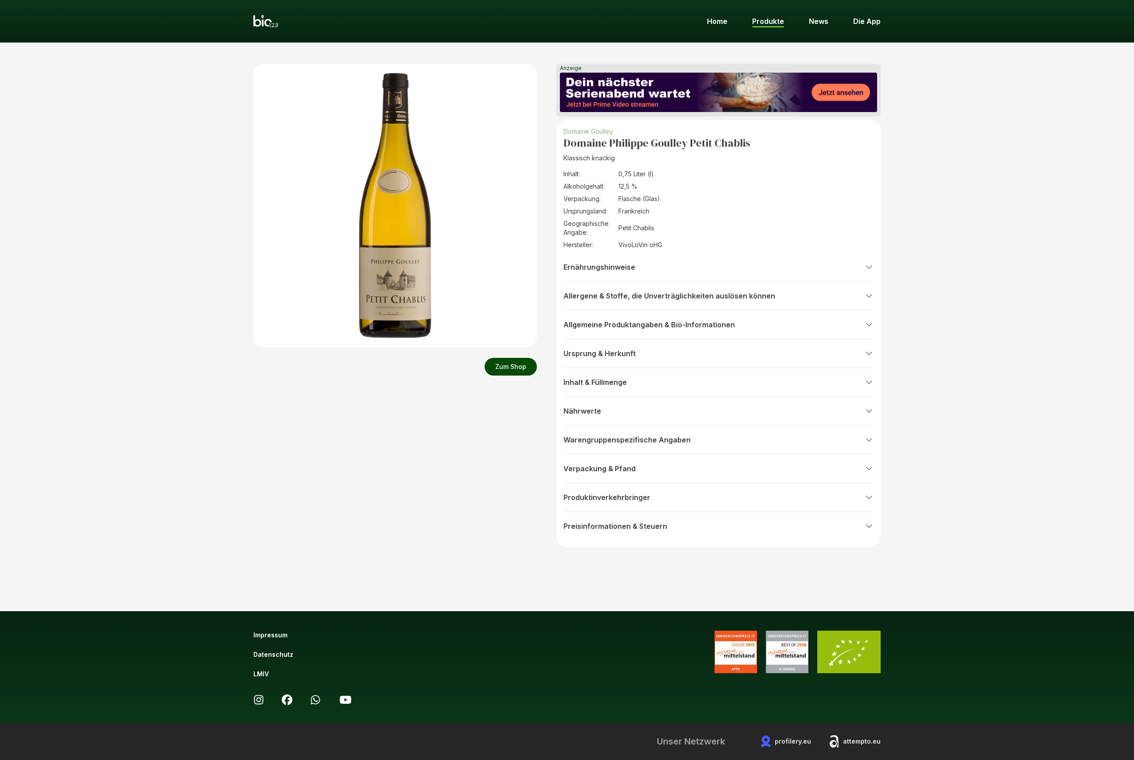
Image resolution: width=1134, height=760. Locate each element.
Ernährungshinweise (599, 267)
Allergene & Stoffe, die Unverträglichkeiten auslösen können (669, 295)
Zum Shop (510, 366)
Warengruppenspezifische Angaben (627, 439)
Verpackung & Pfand (599, 468)
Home (717, 21)
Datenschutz (273, 654)
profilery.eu (793, 741)
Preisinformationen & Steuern (615, 526)
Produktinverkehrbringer (606, 497)
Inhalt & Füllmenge (595, 382)
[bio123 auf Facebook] (287, 699)
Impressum (270, 635)
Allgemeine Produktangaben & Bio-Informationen (649, 324)
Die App (867, 21)
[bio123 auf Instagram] (258, 699)
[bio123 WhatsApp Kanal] (315, 699)
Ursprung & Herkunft (599, 353)
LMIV (261, 674)
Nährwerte (582, 411)
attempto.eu (862, 741)
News (818, 21)
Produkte (768, 21)
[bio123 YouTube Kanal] (345, 699)
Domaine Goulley (588, 131)
